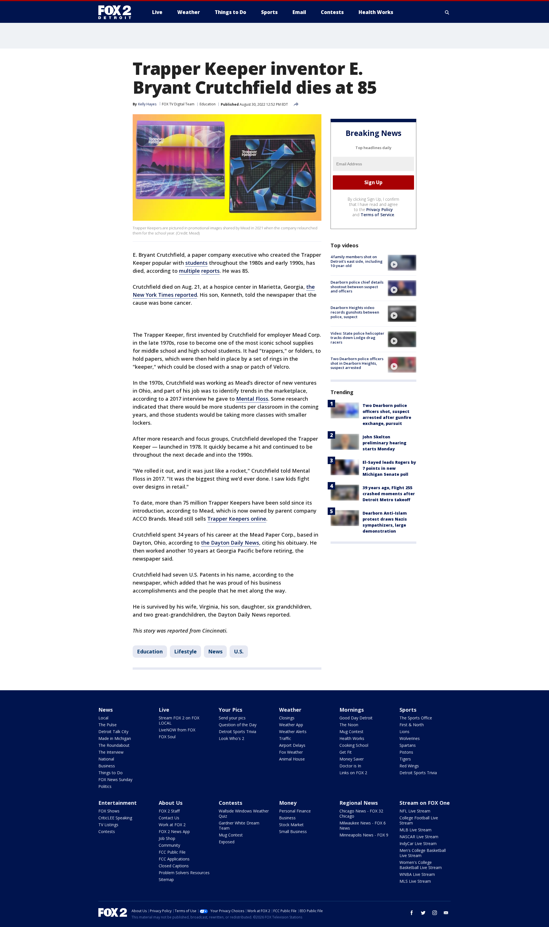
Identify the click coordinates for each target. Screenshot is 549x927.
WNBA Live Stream (417, 874)
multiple (189, 270)
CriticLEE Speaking (115, 817)
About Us (170, 802)
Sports (407, 709)
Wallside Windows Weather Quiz (244, 813)
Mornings (351, 709)
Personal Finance (295, 811)
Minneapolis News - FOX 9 (363, 835)
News (215, 651)
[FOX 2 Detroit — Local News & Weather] (117, 12)
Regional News (358, 802)
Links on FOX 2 (353, 772)
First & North (411, 724)
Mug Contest (351, 731)
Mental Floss (252, 398)
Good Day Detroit (356, 718)
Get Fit (345, 752)
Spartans (407, 745)
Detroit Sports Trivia (237, 731)
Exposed (226, 841)
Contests (106, 831)
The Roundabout (114, 745)
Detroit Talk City (113, 731)
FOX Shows (109, 811)
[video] (402, 263)
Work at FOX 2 (172, 824)
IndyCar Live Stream (418, 843)
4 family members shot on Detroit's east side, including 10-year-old (357, 261)
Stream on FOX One (424, 802)
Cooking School (353, 745)
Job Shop (167, 838)
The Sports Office (415, 718)
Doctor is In (350, 766)
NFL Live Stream (414, 811)
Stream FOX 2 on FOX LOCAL (179, 720)
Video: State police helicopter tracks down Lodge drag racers (357, 338)
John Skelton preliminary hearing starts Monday (384, 443)
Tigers (405, 759)
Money (288, 802)
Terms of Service (377, 214)
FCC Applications (174, 859)
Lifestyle (185, 651)
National (106, 759)
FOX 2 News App (174, 831)
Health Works (351, 738)
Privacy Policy (379, 209)
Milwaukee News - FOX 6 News (362, 825)
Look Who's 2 (231, 738)
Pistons (406, 752)
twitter (423, 912)
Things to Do (110, 772)
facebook (411, 912)
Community (169, 845)
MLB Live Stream (415, 829)
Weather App (291, 724)
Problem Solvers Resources (184, 872)
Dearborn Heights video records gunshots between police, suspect (355, 312)
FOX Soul (167, 736)
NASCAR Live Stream (418, 836)
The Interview (111, 752)
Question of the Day (237, 724)
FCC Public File (172, 852)
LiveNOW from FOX (177, 730)
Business (106, 766)
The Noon (348, 724)
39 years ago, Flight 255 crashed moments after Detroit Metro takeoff (389, 493)
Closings (287, 718)
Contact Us (169, 817)
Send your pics (232, 718)
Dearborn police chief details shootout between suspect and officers (357, 287)
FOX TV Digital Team (178, 104)
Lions (404, 731)
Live (164, 709)
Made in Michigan (114, 738)
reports (210, 270)
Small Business (293, 831)
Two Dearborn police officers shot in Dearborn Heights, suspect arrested (357, 363)
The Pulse (107, 724)
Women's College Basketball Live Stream (420, 865)
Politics (105, 786)
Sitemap (166, 879)
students (196, 262)
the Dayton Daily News (230, 542)
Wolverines (409, 738)
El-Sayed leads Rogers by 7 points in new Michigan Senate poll (389, 468)
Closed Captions (174, 865)
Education (208, 104)
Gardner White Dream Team (239, 825)
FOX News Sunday (115, 779)
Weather (290, 709)
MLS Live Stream (415, 881)
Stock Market (291, 824)
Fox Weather (291, 752)
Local (103, 718)
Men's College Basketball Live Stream (422, 853)
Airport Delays (292, 745)
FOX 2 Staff (169, 811)
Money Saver (351, 759)
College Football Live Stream (418, 820)
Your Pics (230, 709)
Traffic (285, 738)
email (446, 912)
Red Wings (409, 766)
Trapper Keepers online (236, 518)
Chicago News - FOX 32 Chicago (361, 813)
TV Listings (108, 824)
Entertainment (117, 802)
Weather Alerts (293, 731)
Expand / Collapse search (447, 12)
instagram (434, 912)
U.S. (239, 651)
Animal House (292, 759)
